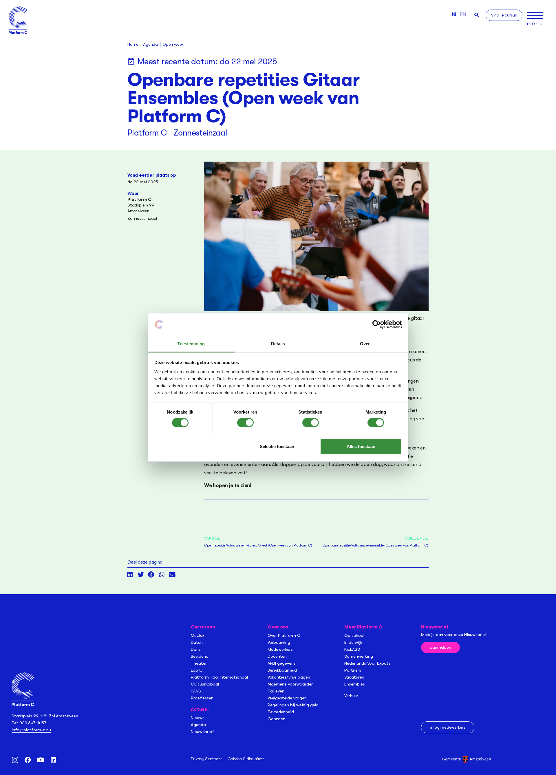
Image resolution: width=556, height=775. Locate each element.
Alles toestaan (361, 446)
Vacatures (354, 677)
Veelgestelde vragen (287, 698)
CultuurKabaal (205, 684)
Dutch (197, 642)
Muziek (197, 635)
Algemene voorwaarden (291, 684)
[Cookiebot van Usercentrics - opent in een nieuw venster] (376, 324)
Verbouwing (279, 642)
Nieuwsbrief (202, 731)
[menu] (535, 15)
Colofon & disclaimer (246, 758)
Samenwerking (358, 656)
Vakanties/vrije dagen (289, 677)
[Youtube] (40, 760)
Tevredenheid (281, 711)
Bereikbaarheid (282, 670)
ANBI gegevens (282, 663)
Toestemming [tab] (191, 343)
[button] (476, 15)
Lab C (197, 670)
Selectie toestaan (277, 446)
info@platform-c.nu (31, 729)
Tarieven (276, 691)
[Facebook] (27, 760)
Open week (173, 44)
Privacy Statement (206, 758)
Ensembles (354, 684)
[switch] (245, 422)
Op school (354, 635)
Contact (276, 718)
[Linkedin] (53, 760)
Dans (196, 649)
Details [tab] (278, 343)
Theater (199, 663)
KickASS (352, 649)
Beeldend (200, 656)
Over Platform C (284, 635)
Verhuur (351, 695)
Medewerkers (280, 649)
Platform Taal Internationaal (219, 677)
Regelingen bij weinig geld (293, 705)
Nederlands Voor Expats (367, 663)
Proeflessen (202, 698)
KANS (196, 691)
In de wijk (353, 642)
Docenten (277, 656)
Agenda (198, 724)
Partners (352, 670)
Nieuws (197, 717)
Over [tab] (365, 343)
